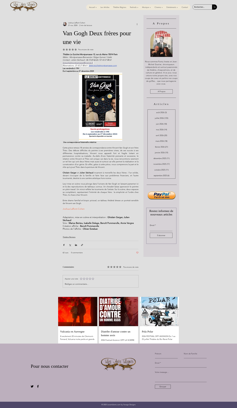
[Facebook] (38, 386)
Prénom (158, 354)
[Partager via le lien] (82, 245)
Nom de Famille (190, 354)
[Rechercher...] (214, 7)
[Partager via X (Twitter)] (70, 245)
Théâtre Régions (69, 237)
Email (152, 225)
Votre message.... (162, 372)
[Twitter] (32, 386)
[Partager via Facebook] (64, 245)
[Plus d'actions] (137, 24)
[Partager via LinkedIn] (76, 245)
